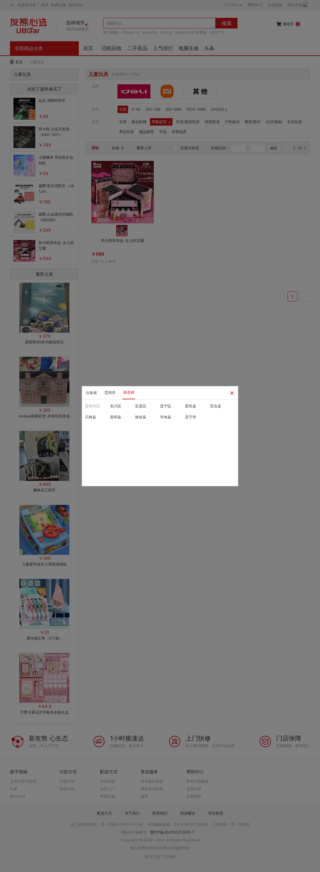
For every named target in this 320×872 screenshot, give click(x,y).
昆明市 (110, 392)
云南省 (91, 392)
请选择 (128, 392)
